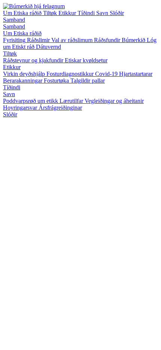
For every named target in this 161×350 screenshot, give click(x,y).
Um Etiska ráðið (23, 13)
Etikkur (68, 13)
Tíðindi (87, 13)
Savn (103, 13)
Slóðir (117, 13)
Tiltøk (50, 13)
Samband (14, 20)
